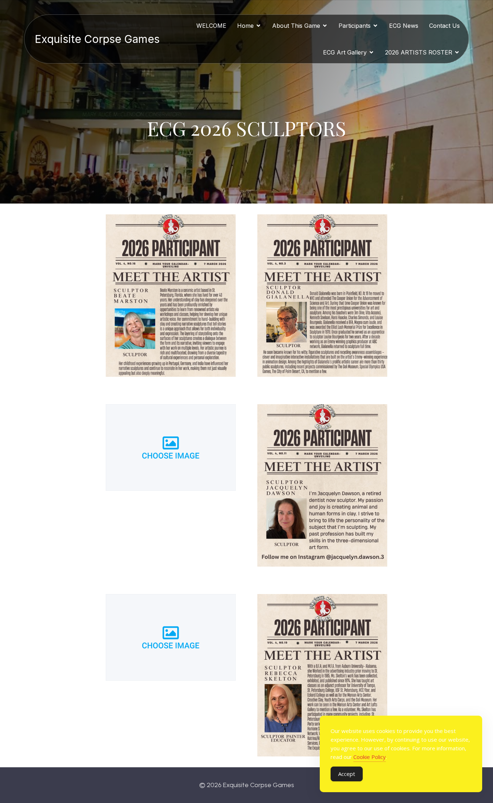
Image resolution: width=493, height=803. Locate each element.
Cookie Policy (369, 756)
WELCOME (211, 25)
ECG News (403, 25)
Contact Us (444, 25)
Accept (346, 773)
